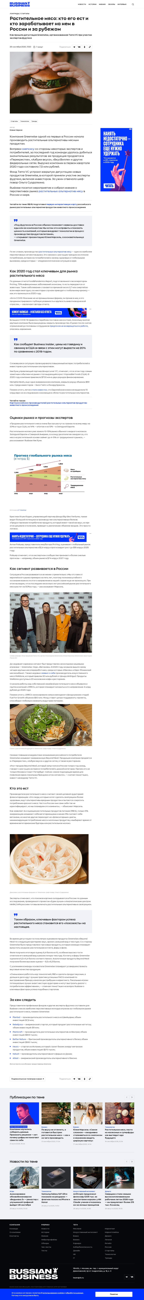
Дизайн (76, 1251)
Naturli (16, 1054)
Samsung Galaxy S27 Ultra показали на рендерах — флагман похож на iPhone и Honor (56, 1198)
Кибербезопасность (82, 1247)
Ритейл (108, 1243)
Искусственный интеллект (85, 1232)
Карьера (77, 1243)
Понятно (114, 1294)
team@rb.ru (78, 1278)
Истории (92, 4)
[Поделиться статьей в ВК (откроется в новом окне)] (79, 47)
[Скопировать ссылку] (90, 47)
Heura (15, 1047)
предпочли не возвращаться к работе (69, 326)
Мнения (102, 4)
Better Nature (19, 1039)
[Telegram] (126, 1277)
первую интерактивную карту (61, 204)
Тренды (34, 121)
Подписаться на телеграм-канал (26, 1079)
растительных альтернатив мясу (61, 191)
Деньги (108, 1236)
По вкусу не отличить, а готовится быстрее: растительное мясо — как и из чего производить (56, 1134)
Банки (76, 1236)
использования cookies (53, 1293)
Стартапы (25, 13)
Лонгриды (15, 13)
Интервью (122, 4)
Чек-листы (46, 1247)
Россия (108, 1247)
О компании (15, 1232)
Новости (82, 4)
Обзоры (111, 4)
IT (74, 1258)
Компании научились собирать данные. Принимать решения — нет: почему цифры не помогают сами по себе (24, 1134)
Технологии (24, 121)
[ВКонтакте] (132, 1277)
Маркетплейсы (112, 1232)
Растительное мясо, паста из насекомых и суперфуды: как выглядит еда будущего (119, 1134)
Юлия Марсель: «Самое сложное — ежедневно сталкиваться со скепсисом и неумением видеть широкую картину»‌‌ (87, 1135)
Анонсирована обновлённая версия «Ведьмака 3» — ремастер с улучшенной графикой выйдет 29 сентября (24, 1199)
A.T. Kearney (21, 510)
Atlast (15, 1058)
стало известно (39, 390)
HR (74, 1254)
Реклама (77, 1229)
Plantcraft (17, 1032)
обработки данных (75, 1293)
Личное (108, 1240)
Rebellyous (18, 1025)
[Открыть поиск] (133, 4)
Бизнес (76, 1240)
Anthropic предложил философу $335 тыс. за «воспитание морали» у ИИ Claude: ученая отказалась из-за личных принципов (87, 1199)
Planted (16, 1017)
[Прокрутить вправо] (132, 1097)
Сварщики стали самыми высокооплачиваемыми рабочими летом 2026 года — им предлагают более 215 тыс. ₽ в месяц (119, 1199)
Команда (14, 1229)
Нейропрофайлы (49, 1240)
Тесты (44, 1251)
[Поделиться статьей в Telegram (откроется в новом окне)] (74, 47)
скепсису (28, 149)
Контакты (14, 1236)
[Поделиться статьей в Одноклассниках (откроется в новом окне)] (84, 47)
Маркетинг (110, 1229)
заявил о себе (48, 673)
